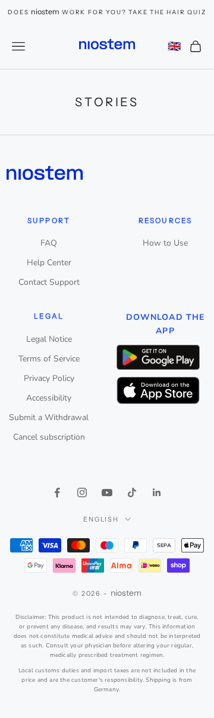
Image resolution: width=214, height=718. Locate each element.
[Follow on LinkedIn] (157, 492)
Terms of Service (49, 358)
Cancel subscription (49, 437)
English (101, 519)
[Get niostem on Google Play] (158, 357)
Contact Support (49, 282)
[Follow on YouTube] (107, 492)
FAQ (48, 243)
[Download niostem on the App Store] (158, 391)
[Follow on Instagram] (82, 492)
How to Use (165, 243)
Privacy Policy (49, 378)
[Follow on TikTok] (132, 492)
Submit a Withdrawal (49, 417)
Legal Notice (49, 339)
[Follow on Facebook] (57, 492)
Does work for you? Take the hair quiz (107, 12)
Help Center (49, 262)
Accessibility (48, 398)
